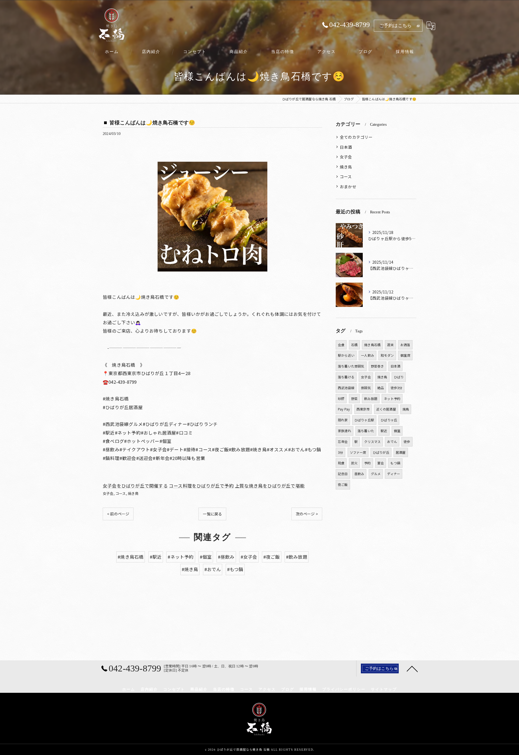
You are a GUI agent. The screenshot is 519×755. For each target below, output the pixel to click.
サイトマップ (384, 689)
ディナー (393, 473)
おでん (392, 441)
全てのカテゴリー (356, 137)
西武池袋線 (346, 387)
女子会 (108, 493)
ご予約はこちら (395, 25)
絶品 (380, 387)
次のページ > (307, 513)
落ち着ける (346, 377)
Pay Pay (344, 409)
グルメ (376, 473)
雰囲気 (366, 387)
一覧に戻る (212, 513)
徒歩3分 (396, 387)
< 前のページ (118, 513)
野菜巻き (377, 366)
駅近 (384, 430)
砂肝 (341, 398)
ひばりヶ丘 (389, 420)
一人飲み (367, 355)
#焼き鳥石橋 (131, 557)
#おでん (212, 569)
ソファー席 (358, 452)
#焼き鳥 (190, 569)
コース (120, 493)
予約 (367, 463)
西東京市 (363, 409)
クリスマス (372, 441)
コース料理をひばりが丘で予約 (201, 485)
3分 (340, 452)
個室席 (405, 355)
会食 (341, 344)
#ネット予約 (181, 557)
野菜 (354, 398)
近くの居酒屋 (386, 409)
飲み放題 (370, 398)
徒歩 (407, 441)
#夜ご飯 (271, 557)
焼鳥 (405, 409)
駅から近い (346, 355)
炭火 (354, 463)
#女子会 (249, 557)
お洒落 (405, 344)
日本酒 (346, 147)
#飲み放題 (296, 557)
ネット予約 (392, 398)
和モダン (387, 355)
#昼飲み (226, 557)
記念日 (343, 473)
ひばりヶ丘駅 (364, 420)
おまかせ (348, 186)
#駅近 (156, 557)
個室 (397, 430)
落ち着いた (366, 430)
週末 (390, 344)
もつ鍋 (395, 463)
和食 (341, 463)
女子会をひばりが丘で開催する (135, 485)
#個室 (206, 557)
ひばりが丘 (381, 452)
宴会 (380, 463)
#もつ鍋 (235, 569)
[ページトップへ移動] (412, 668)
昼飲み (359, 473)
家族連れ (344, 430)
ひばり (399, 377)
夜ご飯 (343, 484)
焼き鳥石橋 (372, 344)
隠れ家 (343, 420)
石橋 (354, 344)
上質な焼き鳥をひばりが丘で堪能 (270, 485)
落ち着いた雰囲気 (351, 366)
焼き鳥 (133, 493)
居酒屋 (401, 452)
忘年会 (343, 441)
